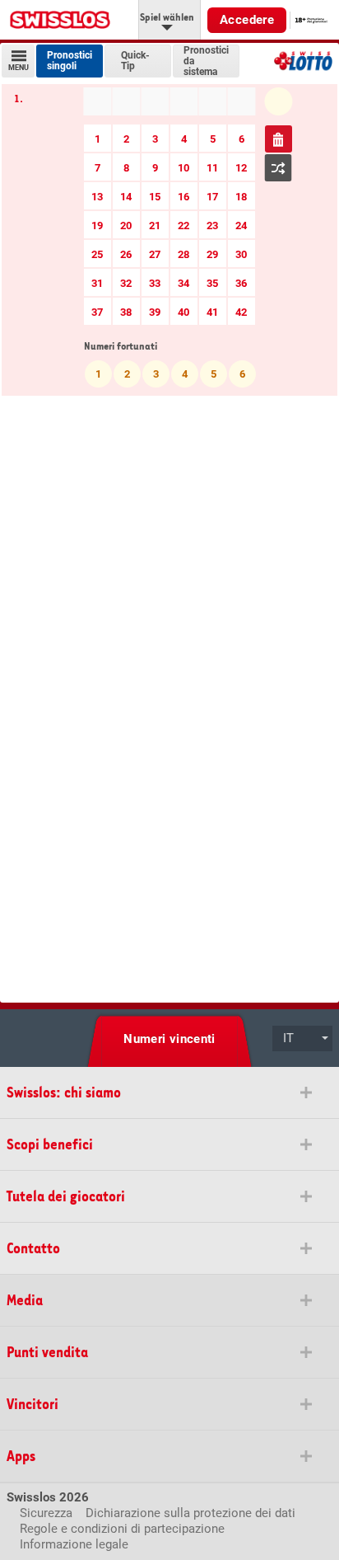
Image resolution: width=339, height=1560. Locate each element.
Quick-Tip (135, 61)
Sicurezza (46, 1513)
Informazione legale (74, 1544)
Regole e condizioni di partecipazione (122, 1528)
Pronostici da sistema (206, 61)
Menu (18, 67)
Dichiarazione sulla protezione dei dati (190, 1513)
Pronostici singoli (69, 61)
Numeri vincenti (169, 1038)
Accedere (247, 19)
